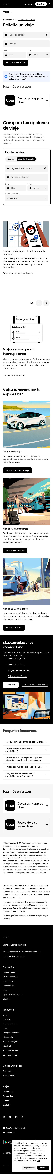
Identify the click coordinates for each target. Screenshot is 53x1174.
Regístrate (41, 4)
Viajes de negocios (16, 658)
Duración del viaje (12, 194)
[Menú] (49, 4)
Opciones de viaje (12, 451)
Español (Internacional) (15, 1128)
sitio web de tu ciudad (13, 894)
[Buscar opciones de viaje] (26, 424)
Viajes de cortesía (16, 664)
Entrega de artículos (17, 676)
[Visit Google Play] (11, 1142)
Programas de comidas (18, 670)
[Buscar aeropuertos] (26, 501)
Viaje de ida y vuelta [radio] (26, 159)
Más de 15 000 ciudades (15, 609)
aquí (38, 1160)
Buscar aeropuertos (15, 550)
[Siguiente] (46, 303)
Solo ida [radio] (11, 159)
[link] (26, 76)
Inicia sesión (28, 4)
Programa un (38, 536)
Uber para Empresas (12, 655)
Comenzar (11, 684)
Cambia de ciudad (26, 19)
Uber (5, 3)
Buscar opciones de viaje (17, 470)
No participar (29, 1168)
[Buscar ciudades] (26, 581)
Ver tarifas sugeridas (15, 62)
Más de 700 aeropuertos (15, 528)
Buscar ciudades (13, 627)
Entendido (43, 1168)
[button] (46, 34)
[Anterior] (39, 303)
